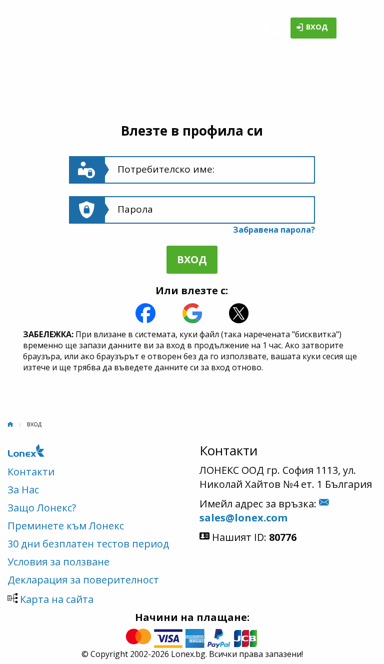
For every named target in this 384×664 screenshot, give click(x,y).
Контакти (31, 471)
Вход (317, 27)
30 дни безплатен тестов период (88, 543)
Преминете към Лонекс (66, 525)
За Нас (23, 489)
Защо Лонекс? (42, 507)
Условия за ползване (59, 561)
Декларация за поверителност (83, 579)
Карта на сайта (57, 599)
